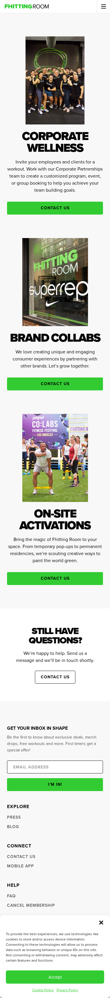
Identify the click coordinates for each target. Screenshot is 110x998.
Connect (19, 845)
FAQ (11, 896)
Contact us (55, 208)
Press (14, 817)
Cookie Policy (43, 990)
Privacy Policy (67, 990)
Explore (18, 806)
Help (13, 885)
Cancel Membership (31, 905)
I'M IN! (55, 784)
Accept (55, 977)
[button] (101, 922)
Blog (13, 827)
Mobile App (20, 866)
